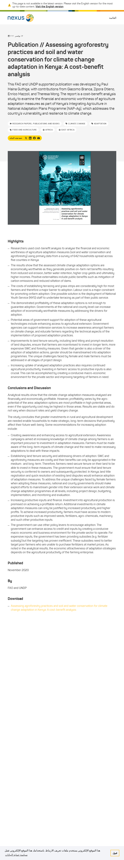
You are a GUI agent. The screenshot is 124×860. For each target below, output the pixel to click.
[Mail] (38, 138)
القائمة (112, 17)
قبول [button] (115, 853)
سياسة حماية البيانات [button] (16, 855)
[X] (26, 138)
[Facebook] (34, 138)
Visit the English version (49, 6)
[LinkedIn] (30, 138)
